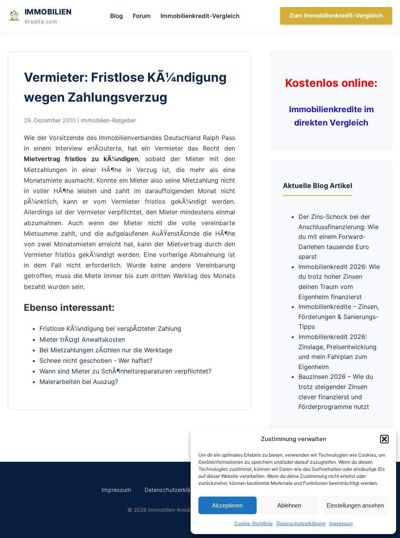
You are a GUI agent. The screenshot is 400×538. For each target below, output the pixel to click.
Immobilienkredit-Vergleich (200, 16)
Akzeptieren (227, 505)
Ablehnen (289, 505)
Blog (116, 16)
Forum (142, 16)
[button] (384, 439)
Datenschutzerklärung (301, 523)
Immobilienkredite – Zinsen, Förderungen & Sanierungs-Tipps (338, 316)
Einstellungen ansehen (355, 505)
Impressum (341, 523)
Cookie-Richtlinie (253, 523)
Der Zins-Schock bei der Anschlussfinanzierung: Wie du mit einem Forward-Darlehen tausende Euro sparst (338, 236)
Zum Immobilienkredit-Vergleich (336, 15)
